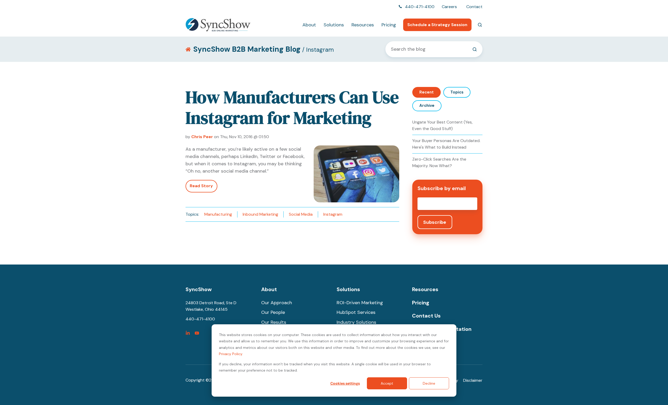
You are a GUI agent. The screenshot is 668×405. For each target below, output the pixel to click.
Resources (362, 25)
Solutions (334, 25)
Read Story (201, 186)
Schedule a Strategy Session (437, 24)
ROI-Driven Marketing (360, 303)
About (309, 25)
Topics (456, 92)
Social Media (301, 214)
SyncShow (199, 289)
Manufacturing (218, 214)
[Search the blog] (474, 49)
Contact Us (426, 315)
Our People (273, 312)
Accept (387, 383)
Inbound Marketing (260, 214)
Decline (429, 383)
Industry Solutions (356, 322)
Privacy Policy (230, 353)
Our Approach (276, 303)
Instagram (332, 214)
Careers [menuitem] (449, 6)
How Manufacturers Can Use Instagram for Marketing (292, 107)
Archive (426, 105)
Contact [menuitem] (474, 6)
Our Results (273, 322)
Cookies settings (345, 383)
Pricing (388, 25)
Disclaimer (472, 380)
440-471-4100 (419, 6)
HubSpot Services (356, 312)
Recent (426, 92)
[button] (479, 24)
